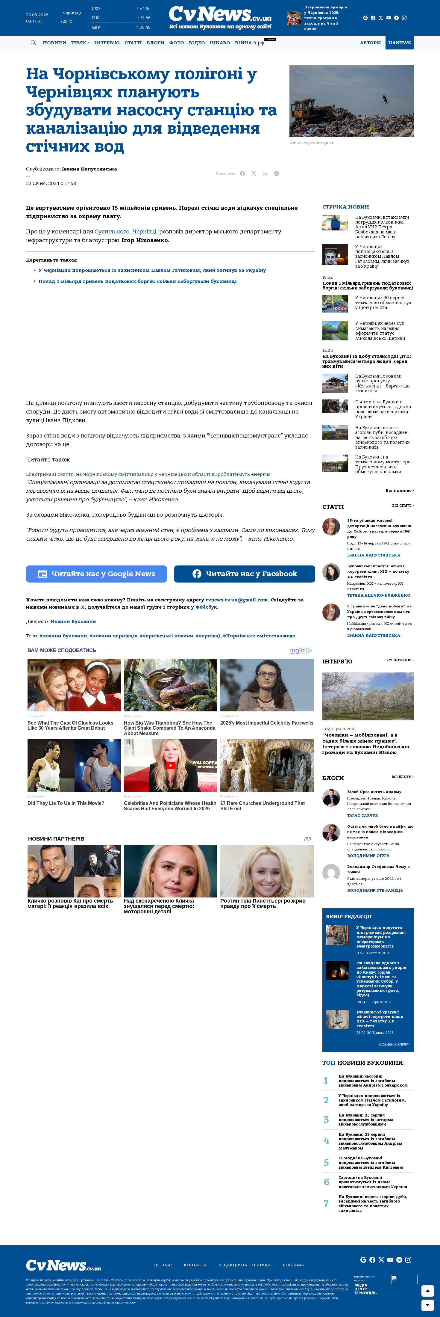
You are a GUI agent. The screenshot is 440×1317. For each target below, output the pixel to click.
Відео (197, 43)
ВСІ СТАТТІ (403, 506)
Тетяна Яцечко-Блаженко (378, 595)
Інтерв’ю (107, 43)
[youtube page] (388, 18)
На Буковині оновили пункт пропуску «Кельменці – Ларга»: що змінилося (382, 383)
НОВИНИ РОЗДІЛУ (394, 1044)
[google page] (365, 18)
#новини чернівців (113, 636)
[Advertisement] (170, 350)
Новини (54, 43)
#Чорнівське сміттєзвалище (259, 636)
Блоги (155, 43)
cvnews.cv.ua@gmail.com (237, 600)
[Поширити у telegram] (276, 174)
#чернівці (208, 636)
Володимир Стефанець (375, 890)
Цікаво (220, 43)
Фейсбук (206, 607)
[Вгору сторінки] (427, 1291)
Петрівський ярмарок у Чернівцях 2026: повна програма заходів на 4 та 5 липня (326, 18)
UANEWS (400, 43)
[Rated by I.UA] (404, 1279)
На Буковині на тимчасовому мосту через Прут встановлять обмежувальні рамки (383, 464)
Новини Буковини (73, 621)
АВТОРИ (370, 43)
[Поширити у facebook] (242, 174)
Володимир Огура (368, 855)
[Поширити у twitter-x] (253, 174)
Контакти (195, 1265)
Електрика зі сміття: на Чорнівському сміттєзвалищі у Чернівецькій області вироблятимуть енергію (148, 474)
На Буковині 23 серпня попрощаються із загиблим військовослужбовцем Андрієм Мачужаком (370, 1141)
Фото (176, 43)
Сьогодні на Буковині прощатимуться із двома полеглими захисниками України (383, 409)
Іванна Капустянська (89, 169)
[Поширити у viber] (265, 174)
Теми (78, 43)
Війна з (255, 42)
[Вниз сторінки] (427, 1305)
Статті (133, 43)
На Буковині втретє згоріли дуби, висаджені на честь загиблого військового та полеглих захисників (382, 437)
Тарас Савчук (362, 815)
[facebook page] (373, 18)
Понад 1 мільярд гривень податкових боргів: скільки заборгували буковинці (138, 281)
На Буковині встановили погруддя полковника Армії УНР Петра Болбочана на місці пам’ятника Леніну (382, 227)
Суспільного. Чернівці (125, 231)
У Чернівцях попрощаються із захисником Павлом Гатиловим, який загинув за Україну (152, 270)
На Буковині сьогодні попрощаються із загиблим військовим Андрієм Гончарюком (373, 1081)
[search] (33, 42)
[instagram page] (404, 18)
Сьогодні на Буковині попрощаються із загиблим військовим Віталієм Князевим (371, 1163)
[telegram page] (396, 18)
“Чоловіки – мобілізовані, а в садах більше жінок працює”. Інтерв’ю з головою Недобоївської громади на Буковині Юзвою (365, 743)
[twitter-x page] (381, 18)
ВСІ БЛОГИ (403, 777)
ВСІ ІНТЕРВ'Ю (400, 660)
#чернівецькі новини (166, 636)
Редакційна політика (245, 1265)
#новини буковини (63, 636)
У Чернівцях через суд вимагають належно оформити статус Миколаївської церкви (380, 331)
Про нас (162, 1265)
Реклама (293, 1265)
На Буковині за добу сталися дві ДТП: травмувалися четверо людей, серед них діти (366, 361)
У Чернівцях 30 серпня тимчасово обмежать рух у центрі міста (383, 302)
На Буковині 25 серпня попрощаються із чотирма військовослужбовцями (366, 1120)
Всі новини (400, 490)
